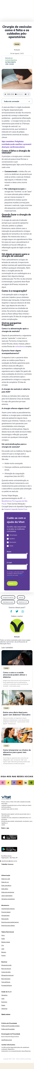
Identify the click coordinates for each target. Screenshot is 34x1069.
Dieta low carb (5, 879)
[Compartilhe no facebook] (11, 611)
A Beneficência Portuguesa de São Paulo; (14, 501)
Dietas (3, 1005)
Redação (17, 50)
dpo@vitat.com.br (6, 1040)
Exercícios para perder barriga (10, 922)
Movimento (5, 905)
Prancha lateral (5, 912)
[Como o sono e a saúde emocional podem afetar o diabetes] (17, 665)
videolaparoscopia (8, 602)
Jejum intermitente (6, 895)
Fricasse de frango (6, 985)
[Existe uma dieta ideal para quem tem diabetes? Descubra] (17, 704)
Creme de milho (6, 972)
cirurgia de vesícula (8, 597)
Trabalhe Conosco (7, 864)
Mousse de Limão (6, 965)
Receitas (4, 962)
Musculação (5, 919)
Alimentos (4, 995)
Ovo (2, 945)
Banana (3, 952)
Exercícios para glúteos (8, 925)
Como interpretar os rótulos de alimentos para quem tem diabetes (17, 752)
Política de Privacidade (8, 1029)
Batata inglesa (5, 942)
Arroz (3, 935)
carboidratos (20, 346)
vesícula (21, 597)
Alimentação (5, 875)
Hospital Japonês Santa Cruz (15, 509)
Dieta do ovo (5, 882)
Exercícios (4, 1002)
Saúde (17, 44)
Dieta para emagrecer (7, 892)
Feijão (3, 938)
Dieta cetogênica (6, 885)
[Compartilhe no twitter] (17, 611)
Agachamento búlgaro (8, 909)
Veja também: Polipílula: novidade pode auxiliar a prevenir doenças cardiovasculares (16, 144)
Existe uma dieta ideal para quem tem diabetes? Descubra (16, 713)
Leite (2, 949)
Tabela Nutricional (7, 932)
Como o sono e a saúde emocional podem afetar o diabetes (15, 674)
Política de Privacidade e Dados (10, 1026)
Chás (2, 998)
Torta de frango (5, 982)
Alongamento (5, 915)
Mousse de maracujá (7, 975)
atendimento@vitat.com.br (9, 861)
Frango (3, 955)
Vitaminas (4, 1008)
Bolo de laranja (5, 979)
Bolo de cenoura (6, 968)
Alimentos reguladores (8, 899)
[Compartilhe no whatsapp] (23, 611)
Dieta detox (4, 889)
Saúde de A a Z (23, 602)
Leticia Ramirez (11, 60)
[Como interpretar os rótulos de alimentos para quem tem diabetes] (17, 742)
